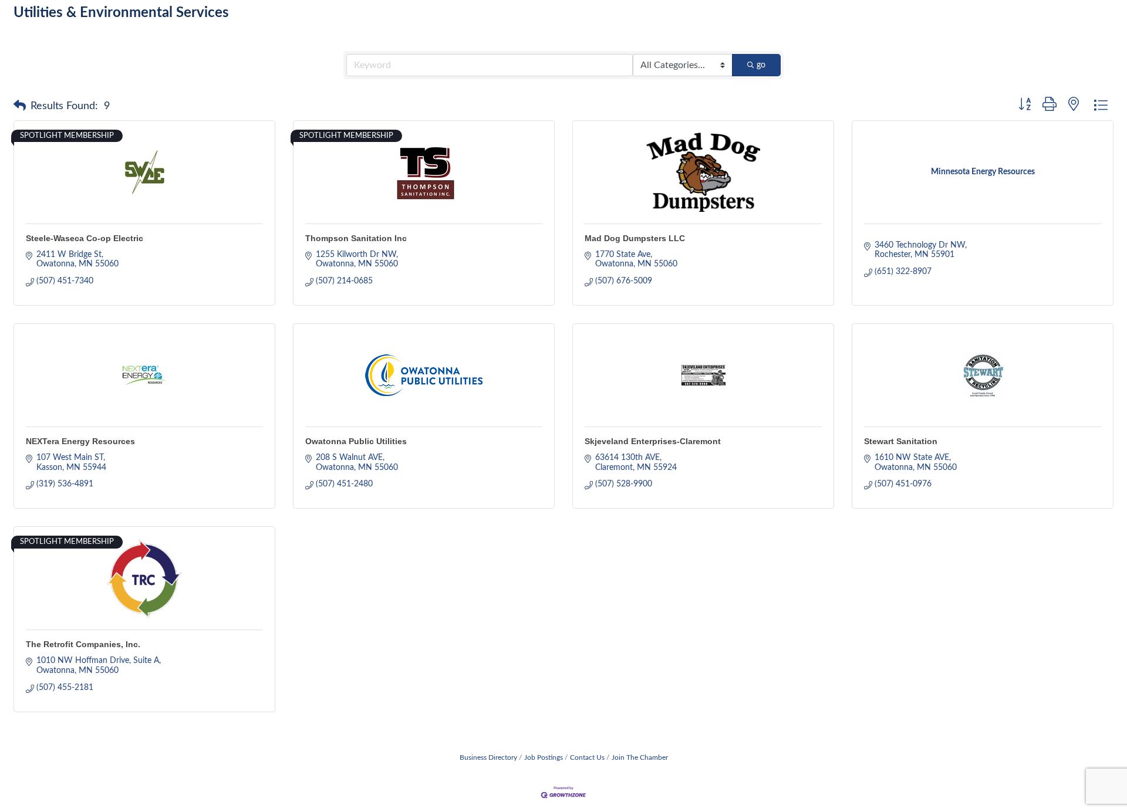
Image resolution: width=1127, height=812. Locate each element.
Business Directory (488, 757)
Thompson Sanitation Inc (356, 238)
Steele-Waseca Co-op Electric (84, 238)
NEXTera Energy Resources (80, 441)
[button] (20, 106)
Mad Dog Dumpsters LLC (635, 238)
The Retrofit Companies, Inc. (83, 644)
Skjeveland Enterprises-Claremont (653, 441)
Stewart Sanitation (900, 441)
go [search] (761, 65)
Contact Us (587, 757)
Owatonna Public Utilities (356, 441)
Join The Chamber (640, 757)
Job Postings (543, 757)
